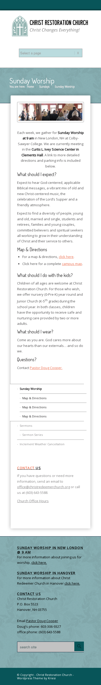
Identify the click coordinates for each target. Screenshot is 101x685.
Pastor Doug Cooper (42, 620)
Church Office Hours (33, 501)
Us (29, 468)
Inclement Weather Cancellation (42, 444)
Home (30, 86)
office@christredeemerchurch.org (43, 486)
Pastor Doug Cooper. (46, 367)
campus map (72, 263)
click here (66, 256)
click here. (72, 583)
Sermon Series (32, 435)
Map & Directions (34, 398)
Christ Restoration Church (54, 675)
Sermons (26, 426)
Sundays (44, 86)
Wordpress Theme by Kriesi (36, 678)
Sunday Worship (31, 80)
